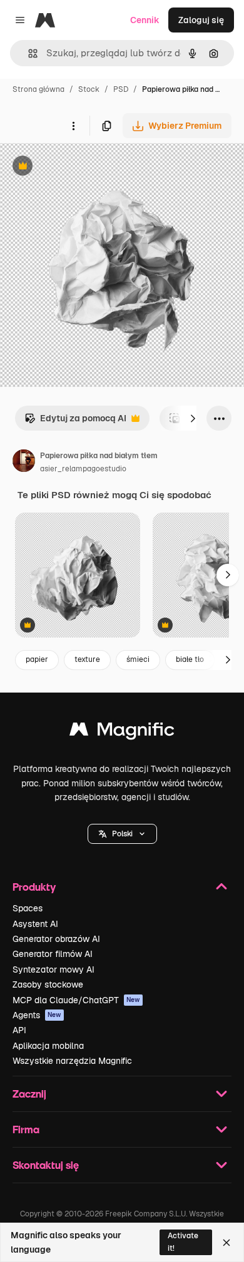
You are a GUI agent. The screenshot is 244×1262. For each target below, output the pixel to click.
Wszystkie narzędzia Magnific (72, 1060)
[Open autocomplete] (28, 53)
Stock (88, 89)
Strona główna (38, 89)
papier (37, 659)
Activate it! (183, 1242)
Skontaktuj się (46, 1164)
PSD (120, 89)
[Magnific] (122, 732)
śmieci (138, 659)
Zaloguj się (201, 20)
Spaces (28, 908)
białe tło (190, 659)
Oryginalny (86, 167)
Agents (37, 1015)
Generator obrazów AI (56, 938)
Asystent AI (35, 923)
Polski (122, 834)
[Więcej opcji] (73, 125)
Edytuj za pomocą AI (75, 422)
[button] (122, 834)
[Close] (226, 1242)
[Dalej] (192, 418)
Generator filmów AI (53, 953)
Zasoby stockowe (48, 984)
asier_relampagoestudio (83, 469)
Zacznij (29, 1093)
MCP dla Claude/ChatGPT (76, 1000)
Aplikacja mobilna (48, 1045)
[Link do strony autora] (24, 462)
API (19, 1030)
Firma (26, 1129)
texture (87, 659)
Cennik (145, 20)
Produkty (34, 886)
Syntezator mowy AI (53, 969)
